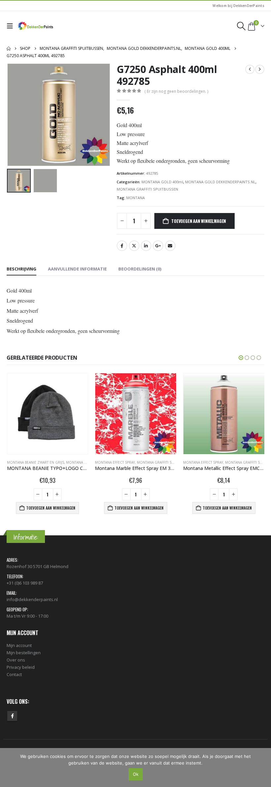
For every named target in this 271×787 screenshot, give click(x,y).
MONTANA (135, 197)
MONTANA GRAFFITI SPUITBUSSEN (147, 189)
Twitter (134, 245)
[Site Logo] (36, 26)
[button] (11, 26)
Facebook (122, 245)
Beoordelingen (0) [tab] (139, 269)
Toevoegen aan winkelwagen (198, 221)
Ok (135, 774)
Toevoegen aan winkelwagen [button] (50, 508)
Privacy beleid (21, 667)
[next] (259, 69)
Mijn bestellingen (24, 653)
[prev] (249, 69)
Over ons (16, 660)
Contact (14, 674)
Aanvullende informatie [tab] (77, 269)
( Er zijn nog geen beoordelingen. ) (176, 91)
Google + (158, 245)
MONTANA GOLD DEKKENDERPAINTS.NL (220, 181)
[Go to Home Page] (9, 48)
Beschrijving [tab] (21, 269)
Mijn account (19, 645)
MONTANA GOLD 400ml (162, 181)
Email (170, 245)
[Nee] (262, 767)
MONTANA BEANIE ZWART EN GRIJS (35, 462)
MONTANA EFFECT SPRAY (115, 462)
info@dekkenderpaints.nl (32, 599)
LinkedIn (146, 245)
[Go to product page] (47, 413)
